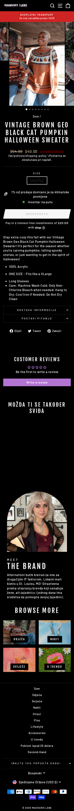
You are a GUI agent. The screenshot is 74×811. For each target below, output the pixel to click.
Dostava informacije (37, 310)
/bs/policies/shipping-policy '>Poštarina (35, 155)
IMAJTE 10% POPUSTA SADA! (36, 763)
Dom (36, 116)
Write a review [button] (37, 382)
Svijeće (37, 701)
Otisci (37, 714)
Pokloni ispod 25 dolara (37, 745)
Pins (37, 720)
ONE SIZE (37, 180)
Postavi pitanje (37, 318)
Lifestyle (37, 726)
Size (37, 173)
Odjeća (37, 695)
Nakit (37, 707)
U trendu (37, 739)
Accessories (37, 733)
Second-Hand (37, 752)
